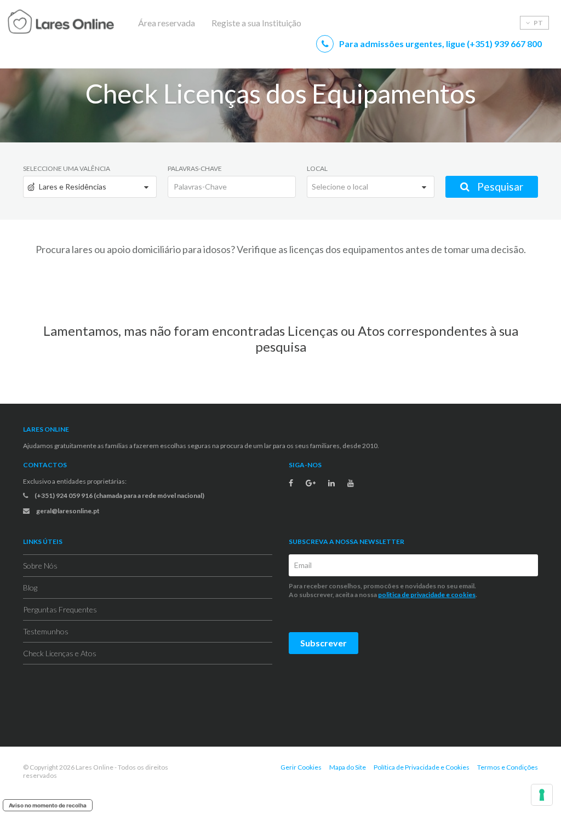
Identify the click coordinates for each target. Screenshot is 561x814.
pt (538, 23)
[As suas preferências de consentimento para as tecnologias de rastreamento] (541, 794)
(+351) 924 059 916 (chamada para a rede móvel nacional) (118, 495)
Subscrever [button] (323, 643)
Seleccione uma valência (66, 168)
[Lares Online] (82, 23)
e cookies (460, 595)
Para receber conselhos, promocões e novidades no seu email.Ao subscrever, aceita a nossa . (383, 590)
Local (317, 168)
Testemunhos (45, 631)
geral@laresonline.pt (67, 511)
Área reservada (166, 23)
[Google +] (311, 483)
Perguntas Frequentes (60, 609)
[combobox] (90, 186)
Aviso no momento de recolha (48, 805)
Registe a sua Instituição (256, 23)
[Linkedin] (331, 483)
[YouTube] (350, 483)
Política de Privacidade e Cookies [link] (422, 767)
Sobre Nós (40, 565)
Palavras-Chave (195, 168)
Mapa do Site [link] (347, 767)
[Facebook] (291, 483)
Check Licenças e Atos (59, 653)
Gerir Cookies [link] (301, 767)
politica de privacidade (411, 595)
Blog (30, 587)
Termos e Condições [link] (507, 767)
